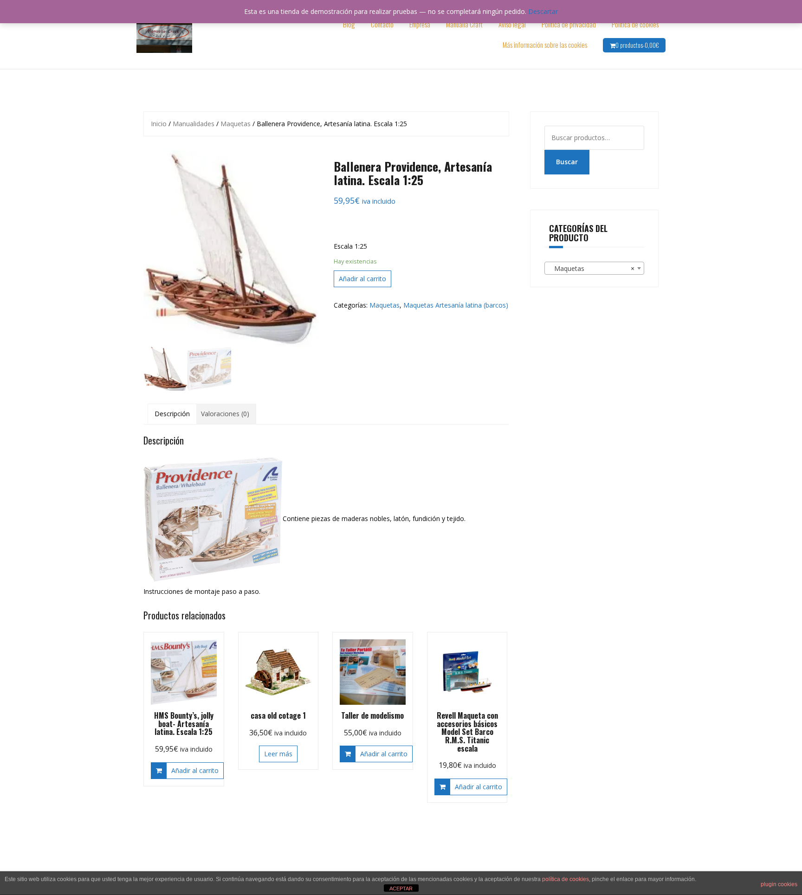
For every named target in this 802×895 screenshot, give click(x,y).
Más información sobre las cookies (545, 44)
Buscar (567, 161)
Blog (349, 24)
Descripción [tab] (172, 413)
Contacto (382, 24)
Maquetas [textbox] (592, 268)
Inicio (159, 123)
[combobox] (594, 268)
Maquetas (235, 123)
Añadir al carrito (362, 278)
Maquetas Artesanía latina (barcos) (455, 305)
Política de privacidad (569, 24)
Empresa (419, 24)
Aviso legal (512, 24)
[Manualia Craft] (164, 33)
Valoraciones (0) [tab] (225, 413)
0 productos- (637, 45)
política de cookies (565, 879)
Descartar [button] (543, 11)
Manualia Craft (464, 24)
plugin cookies (779, 884)
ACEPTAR (401, 888)
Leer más (278, 753)
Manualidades (193, 123)
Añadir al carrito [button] (195, 770)
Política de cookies (635, 24)
